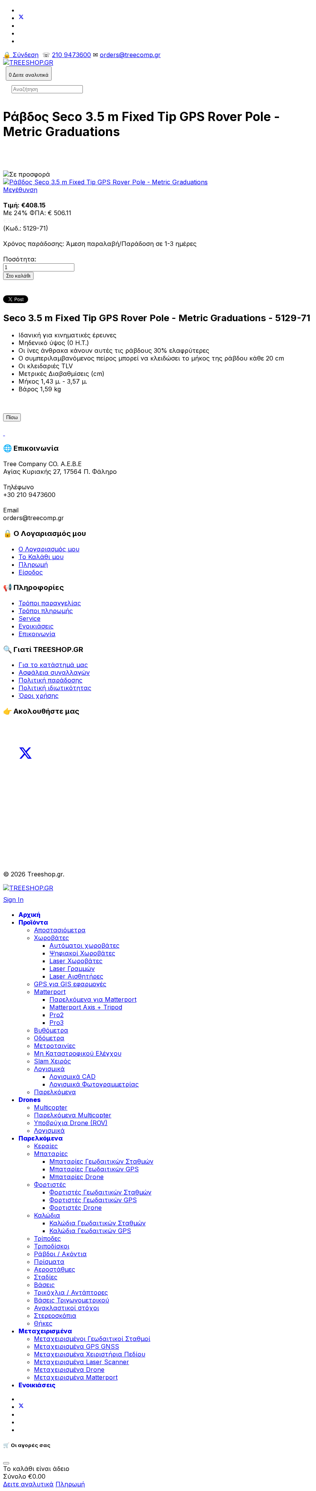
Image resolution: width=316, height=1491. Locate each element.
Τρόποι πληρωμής (45, 611)
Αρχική (29, 914)
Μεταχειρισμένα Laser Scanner (81, 1362)
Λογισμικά (49, 1069)
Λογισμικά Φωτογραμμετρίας (94, 1084)
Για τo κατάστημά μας (53, 665)
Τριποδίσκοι (51, 1246)
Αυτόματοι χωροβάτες (84, 945)
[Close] (6, 1463)
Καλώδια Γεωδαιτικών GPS (90, 1231)
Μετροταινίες (55, 1046)
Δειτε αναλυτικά (28, 1484)
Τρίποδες (47, 1238)
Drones (29, 1100)
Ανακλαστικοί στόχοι (66, 1308)
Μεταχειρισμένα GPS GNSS (76, 1346)
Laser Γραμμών (72, 968)
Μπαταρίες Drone (76, 1177)
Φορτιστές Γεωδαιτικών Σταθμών (100, 1192)
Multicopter (50, 1107)
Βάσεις (44, 1285)
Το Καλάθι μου (41, 557)
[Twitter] (21, 18)
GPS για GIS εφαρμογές (70, 984)
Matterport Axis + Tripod (85, 1007)
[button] (29, 73)
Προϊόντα (33, 922)
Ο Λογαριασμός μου (48, 549)
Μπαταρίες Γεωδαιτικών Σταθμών (101, 1161)
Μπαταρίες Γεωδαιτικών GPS (94, 1169)
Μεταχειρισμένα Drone (69, 1369)
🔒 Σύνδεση (21, 55)
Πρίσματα (49, 1261)
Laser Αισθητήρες (76, 976)
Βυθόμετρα (51, 1030)
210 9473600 (71, 55)
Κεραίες (46, 1146)
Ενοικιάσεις (36, 626)
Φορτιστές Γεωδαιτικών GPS (93, 1200)
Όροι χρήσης (38, 695)
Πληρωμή (33, 564)
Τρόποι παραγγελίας (49, 603)
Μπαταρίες (51, 1153)
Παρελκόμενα (55, 1092)
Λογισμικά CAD (72, 1076)
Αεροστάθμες (54, 1269)
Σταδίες (45, 1277)
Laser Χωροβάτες (76, 961)
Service (29, 618)
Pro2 (56, 1015)
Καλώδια (47, 1215)
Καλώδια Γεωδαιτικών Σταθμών (97, 1223)
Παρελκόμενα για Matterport (92, 999)
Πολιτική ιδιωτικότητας (54, 688)
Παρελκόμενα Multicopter (72, 1115)
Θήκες (43, 1323)
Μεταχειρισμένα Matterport (76, 1377)
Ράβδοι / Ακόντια (60, 1254)
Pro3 (56, 1022)
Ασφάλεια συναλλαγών (54, 672)
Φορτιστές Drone (75, 1207)
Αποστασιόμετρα (60, 930)
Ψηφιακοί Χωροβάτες (82, 953)
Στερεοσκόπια (55, 1315)
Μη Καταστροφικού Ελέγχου (77, 1053)
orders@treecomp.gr (130, 55)
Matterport (50, 992)
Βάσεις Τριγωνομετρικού (71, 1300)
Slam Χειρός (52, 1061)
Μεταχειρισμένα (45, 1331)
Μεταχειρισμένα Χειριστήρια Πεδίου (89, 1354)
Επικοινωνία (36, 634)
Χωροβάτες (51, 938)
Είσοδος (30, 572)
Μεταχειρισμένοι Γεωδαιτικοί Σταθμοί (92, 1339)
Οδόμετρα (49, 1038)
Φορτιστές (50, 1184)
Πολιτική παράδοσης (50, 680)
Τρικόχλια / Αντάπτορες (71, 1292)
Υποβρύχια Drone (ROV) (71, 1123)
